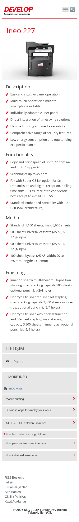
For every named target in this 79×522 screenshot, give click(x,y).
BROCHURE (15, 388)
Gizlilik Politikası (16, 496)
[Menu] (65, 9)
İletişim (9, 482)
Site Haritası (13, 492)
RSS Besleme (14, 477)
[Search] (72, 9)
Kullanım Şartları (16, 487)
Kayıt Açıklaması (16, 501)
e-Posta (17, 361)
